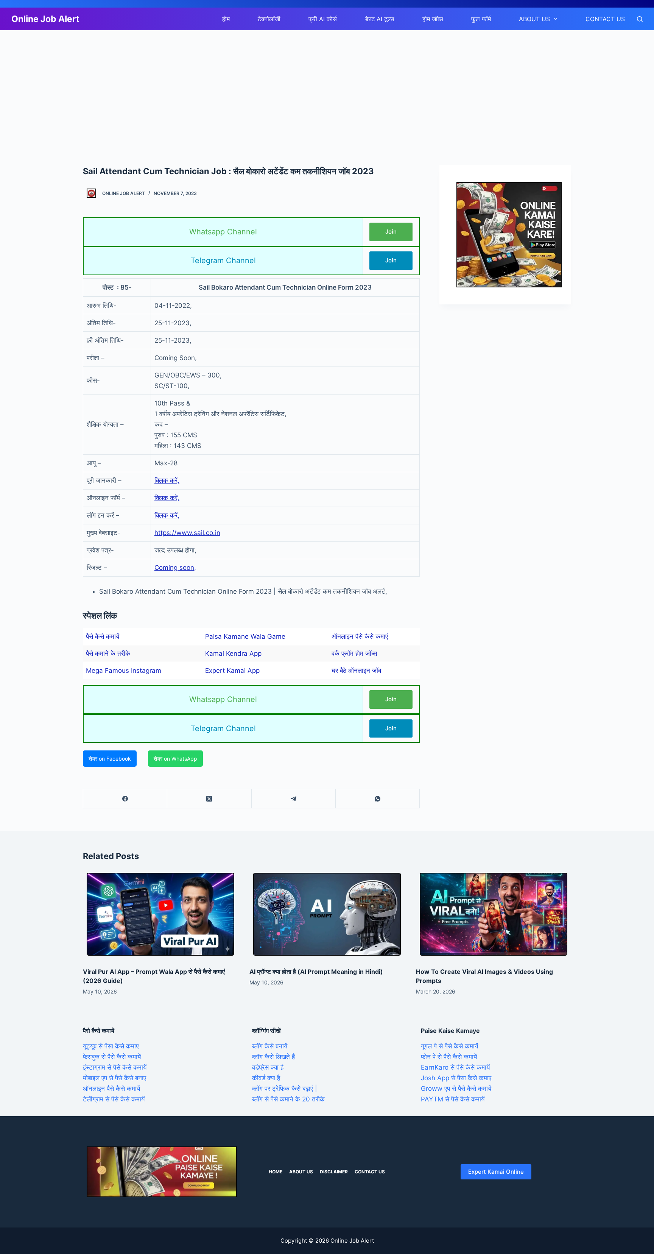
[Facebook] (125, 798)
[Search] (640, 19)
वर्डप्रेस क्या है (267, 1067)
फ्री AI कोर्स (322, 19)
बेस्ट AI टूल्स (379, 19)
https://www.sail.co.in (187, 533)
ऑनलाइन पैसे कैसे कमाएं (360, 636)
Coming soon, (175, 567)
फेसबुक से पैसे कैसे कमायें (112, 1057)
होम (226, 19)
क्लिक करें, (166, 480)
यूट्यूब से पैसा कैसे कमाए (111, 1046)
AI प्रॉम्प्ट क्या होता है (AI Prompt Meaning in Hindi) (316, 971)
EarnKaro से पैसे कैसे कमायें (455, 1067)
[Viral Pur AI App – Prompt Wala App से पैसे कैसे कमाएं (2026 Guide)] (160, 914)
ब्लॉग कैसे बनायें (269, 1046)
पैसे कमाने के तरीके (108, 653)
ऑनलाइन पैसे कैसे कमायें (111, 1088)
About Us (534, 19)
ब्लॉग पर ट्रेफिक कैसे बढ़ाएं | (284, 1088)
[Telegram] (294, 798)
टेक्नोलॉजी (269, 19)
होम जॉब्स (432, 19)
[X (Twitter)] (209, 798)
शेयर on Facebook (110, 758)
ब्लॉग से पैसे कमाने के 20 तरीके (288, 1099)
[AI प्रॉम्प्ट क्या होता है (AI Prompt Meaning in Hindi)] (327, 914)
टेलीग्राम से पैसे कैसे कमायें (114, 1099)
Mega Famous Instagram (123, 670)
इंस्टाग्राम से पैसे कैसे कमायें (114, 1067)
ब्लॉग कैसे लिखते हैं (273, 1057)
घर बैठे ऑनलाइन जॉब (356, 670)
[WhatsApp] (378, 798)
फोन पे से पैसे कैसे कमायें (449, 1057)
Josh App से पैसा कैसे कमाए (456, 1078)
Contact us (605, 19)
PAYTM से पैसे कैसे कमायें (452, 1099)
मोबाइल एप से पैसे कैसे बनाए (114, 1078)
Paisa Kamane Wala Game (245, 636)
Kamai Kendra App (233, 653)
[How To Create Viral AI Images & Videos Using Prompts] (493, 914)
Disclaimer (334, 1171)
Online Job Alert (45, 19)
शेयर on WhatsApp (175, 758)
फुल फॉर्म (481, 19)
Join (391, 231)
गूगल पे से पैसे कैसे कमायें (449, 1046)
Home (275, 1171)
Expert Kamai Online (496, 1171)
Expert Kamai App (232, 670)
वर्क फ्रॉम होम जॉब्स (354, 653)
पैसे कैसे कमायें (102, 636)
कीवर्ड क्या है (266, 1078)
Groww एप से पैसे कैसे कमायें (456, 1088)
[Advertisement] (227, 86)
